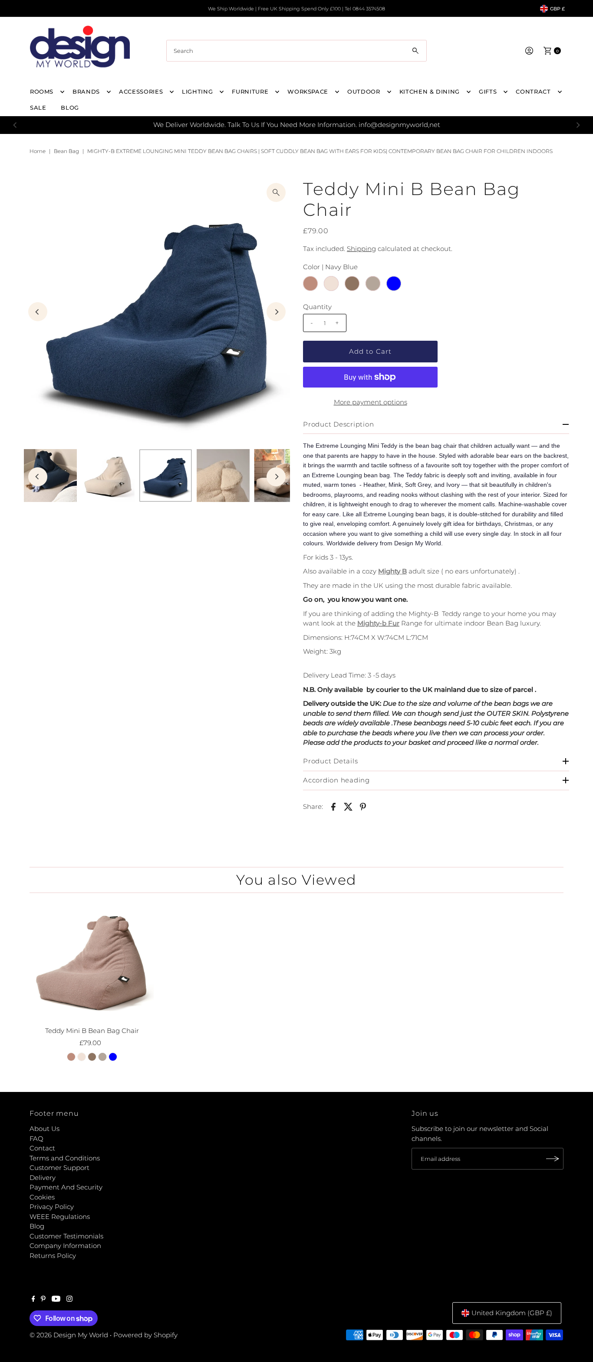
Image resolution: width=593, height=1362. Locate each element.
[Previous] (15, 125)
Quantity (317, 307)
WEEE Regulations (60, 1216)
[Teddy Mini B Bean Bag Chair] (92, 961)
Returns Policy (53, 1255)
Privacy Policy (52, 1206)
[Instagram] (69, 1299)
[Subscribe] (552, 1159)
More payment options (370, 402)
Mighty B (392, 571)
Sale (38, 107)
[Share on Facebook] (333, 806)
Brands (86, 91)
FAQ (36, 1138)
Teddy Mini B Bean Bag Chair (92, 1030)
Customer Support (59, 1167)
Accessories (141, 91)
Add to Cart (370, 351)
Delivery (43, 1177)
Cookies (42, 1197)
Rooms (41, 91)
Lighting (197, 91)
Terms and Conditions (65, 1158)
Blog (37, 1226)
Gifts (488, 91)
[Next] (577, 125)
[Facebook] (33, 1299)
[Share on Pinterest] (362, 806)
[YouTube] (56, 1299)
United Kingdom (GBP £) (511, 1313)
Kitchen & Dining (429, 91)
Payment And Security (66, 1187)
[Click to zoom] (276, 192)
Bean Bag (66, 151)
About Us (44, 1128)
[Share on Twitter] (348, 806)
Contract (533, 91)
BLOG (70, 107)
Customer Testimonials (66, 1236)
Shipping (361, 248)
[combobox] (296, 51)
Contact (42, 1148)
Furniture (250, 91)
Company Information (65, 1245)
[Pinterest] (43, 1299)
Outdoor (363, 91)
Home (38, 151)
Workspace (307, 91)
